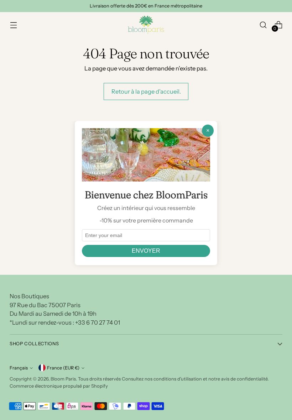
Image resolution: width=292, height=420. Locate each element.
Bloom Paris (63, 379)
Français (19, 368)
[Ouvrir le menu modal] (13, 24)
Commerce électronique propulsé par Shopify (59, 386)
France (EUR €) (63, 368)
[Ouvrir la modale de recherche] (263, 24)
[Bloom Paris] (146, 25)
